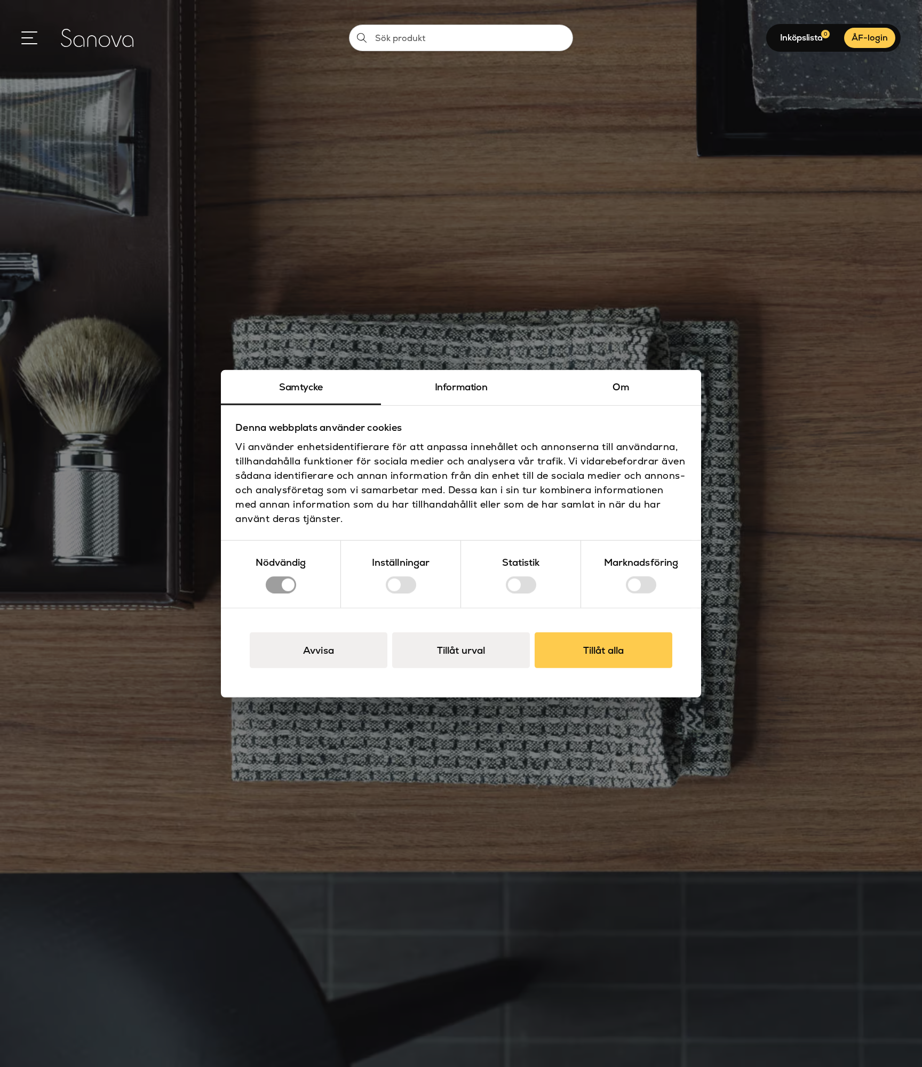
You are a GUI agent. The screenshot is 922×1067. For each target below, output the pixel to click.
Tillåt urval (461, 650)
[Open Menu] (29, 38)
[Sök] (362, 38)
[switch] (401, 584)
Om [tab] (621, 386)
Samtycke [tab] (301, 386)
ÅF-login (870, 37)
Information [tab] (461, 386)
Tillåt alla (603, 650)
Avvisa (318, 650)
